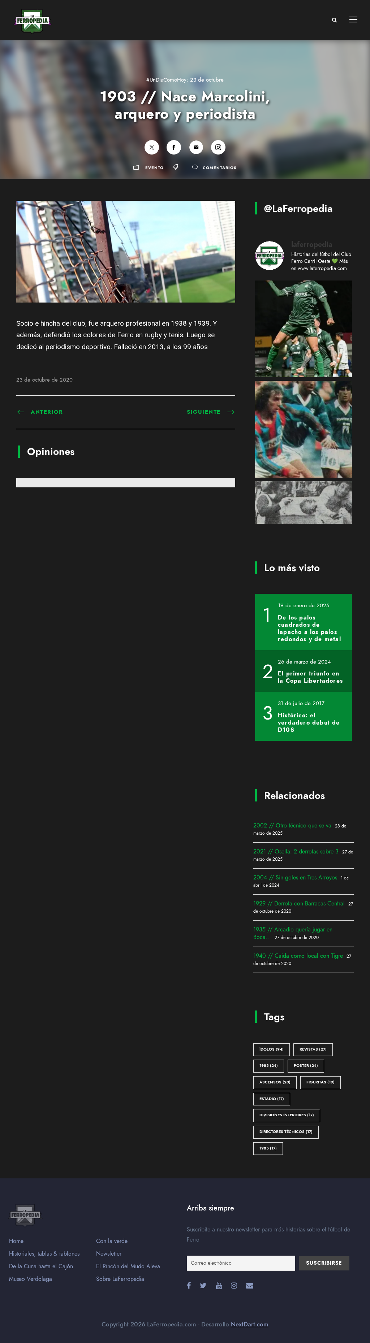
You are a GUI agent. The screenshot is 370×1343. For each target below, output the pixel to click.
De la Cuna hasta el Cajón (41, 1266)
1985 (268, 1148)
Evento (154, 167)
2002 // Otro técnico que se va (292, 826)
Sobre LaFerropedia (120, 1279)
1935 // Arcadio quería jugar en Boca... (292, 933)
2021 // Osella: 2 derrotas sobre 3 (296, 852)
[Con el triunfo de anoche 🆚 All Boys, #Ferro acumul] (303, 329)
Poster (306, 1065)
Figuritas (320, 1082)
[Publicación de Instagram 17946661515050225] (303, 429)
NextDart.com (249, 1324)
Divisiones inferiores (286, 1115)
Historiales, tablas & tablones (44, 1254)
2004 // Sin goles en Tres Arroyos (295, 878)
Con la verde (112, 1241)
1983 (268, 1065)
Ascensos (275, 1082)
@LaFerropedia (298, 208)
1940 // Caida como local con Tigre (298, 956)
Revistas (313, 1049)
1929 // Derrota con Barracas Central (299, 904)
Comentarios (220, 167)
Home (16, 1241)
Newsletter (108, 1254)
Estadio (271, 1098)
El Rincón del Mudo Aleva (128, 1266)
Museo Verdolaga (30, 1279)
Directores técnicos (286, 1131)
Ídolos (271, 1049)
